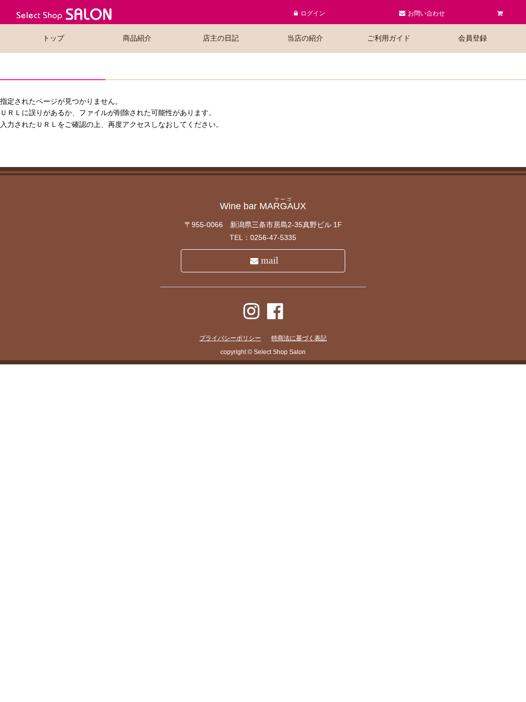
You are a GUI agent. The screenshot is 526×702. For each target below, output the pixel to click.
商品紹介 (137, 38)
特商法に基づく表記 (299, 338)
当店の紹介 (305, 38)
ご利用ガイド (388, 38)
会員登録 (472, 38)
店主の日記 (221, 38)
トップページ (269, 154)
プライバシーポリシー (230, 338)
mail (269, 260)
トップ (53, 38)
